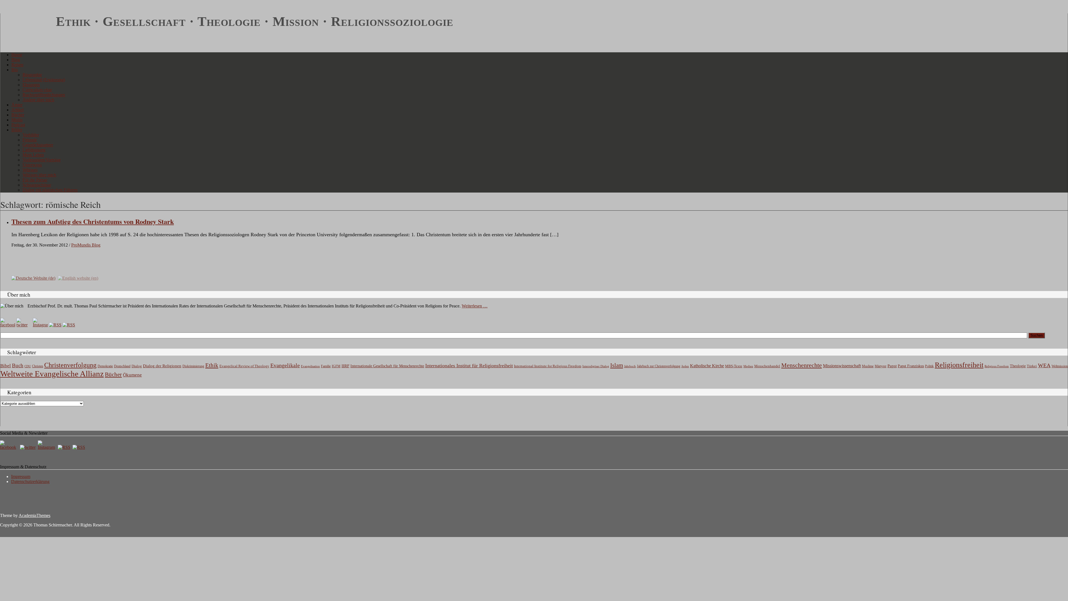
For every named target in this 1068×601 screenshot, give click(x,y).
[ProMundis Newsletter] (55, 324)
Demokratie (105, 366)
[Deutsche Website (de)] (33, 277)
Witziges (30, 170)
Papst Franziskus (911, 366)
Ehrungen (31, 84)
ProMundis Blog (85, 245)
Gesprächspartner (38, 144)
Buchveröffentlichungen (44, 94)
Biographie (32, 74)
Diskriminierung (193, 366)
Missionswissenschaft (842, 365)
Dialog (137, 366)
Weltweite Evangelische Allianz (52, 373)
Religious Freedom (997, 366)
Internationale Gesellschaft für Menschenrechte (387, 366)
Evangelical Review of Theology (244, 366)
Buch (17, 365)
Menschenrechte (801, 365)
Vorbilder (31, 134)
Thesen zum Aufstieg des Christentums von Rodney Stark (92, 221)
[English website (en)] (78, 277)
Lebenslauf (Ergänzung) (44, 79)
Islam (616, 365)
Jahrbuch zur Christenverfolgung (658, 366)
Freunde (30, 139)
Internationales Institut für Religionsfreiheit (469, 365)
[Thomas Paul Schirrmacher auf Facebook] (7, 324)
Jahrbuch (630, 366)
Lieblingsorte (34, 149)
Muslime (868, 366)
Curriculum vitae (37, 89)
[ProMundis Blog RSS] (69, 324)
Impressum (20, 476)
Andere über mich (38, 99)
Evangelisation (310, 366)
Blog (15, 59)
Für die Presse (35, 180)
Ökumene (132, 375)
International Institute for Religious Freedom (547, 366)
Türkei (1032, 366)
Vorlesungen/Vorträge (42, 159)
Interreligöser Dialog (595, 366)
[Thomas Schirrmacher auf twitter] (28, 447)
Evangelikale (285, 365)
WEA (1044, 365)
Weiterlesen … (475, 306)
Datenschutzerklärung (30, 481)
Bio (14, 69)
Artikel (17, 109)
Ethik (211, 365)
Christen (37, 366)
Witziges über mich (39, 175)
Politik (929, 366)
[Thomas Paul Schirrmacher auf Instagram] (40, 324)
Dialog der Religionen (162, 366)
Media (17, 119)
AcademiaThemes (34, 515)
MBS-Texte (733, 366)
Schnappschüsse (37, 185)
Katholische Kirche (707, 365)
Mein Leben (33, 154)
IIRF (345, 366)
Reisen (17, 64)
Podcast (18, 124)
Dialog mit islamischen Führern (50, 190)
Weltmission (1060, 366)
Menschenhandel (767, 366)
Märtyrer (880, 366)
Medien (748, 366)
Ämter (17, 104)
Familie (326, 366)
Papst (892, 366)
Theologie (1018, 366)
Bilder (16, 129)
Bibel (5, 365)
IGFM (336, 366)
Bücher (17, 114)
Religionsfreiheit (959, 365)
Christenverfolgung (70, 365)
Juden (685, 366)
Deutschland (122, 366)
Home (16, 54)
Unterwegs (32, 164)
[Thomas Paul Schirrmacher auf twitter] (23, 324)
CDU (27, 366)
